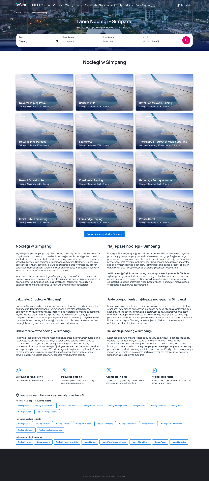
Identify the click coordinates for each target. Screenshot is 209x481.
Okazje (102, 5)
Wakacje (69, 5)
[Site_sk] (96, 457)
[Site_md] (87, 457)
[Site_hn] (164, 457)
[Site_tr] (70, 457)
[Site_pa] (130, 457)
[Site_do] (121, 457)
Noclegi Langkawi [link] (43, 442)
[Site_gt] (156, 457)
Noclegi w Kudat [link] (24, 412)
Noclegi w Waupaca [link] (83, 424)
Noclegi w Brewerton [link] (127, 424)
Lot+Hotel (35, 5)
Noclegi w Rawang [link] (158, 405)
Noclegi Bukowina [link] (179, 442)
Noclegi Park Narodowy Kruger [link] (114, 442)
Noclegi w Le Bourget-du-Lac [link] (50, 430)
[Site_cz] (79, 457)
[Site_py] (173, 457)
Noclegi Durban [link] (90, 442)
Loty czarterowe (126, 5)
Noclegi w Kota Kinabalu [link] (93, 405)
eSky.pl (18, 12)
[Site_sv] (138, 457)
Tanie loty (47, 5)
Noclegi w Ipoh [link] (23, 405)
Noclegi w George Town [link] (117, 405)
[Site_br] (36, 457)
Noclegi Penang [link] (24, 442)
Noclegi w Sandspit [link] (25, 430)
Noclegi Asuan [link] (160, 442)
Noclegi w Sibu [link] (177, 405)
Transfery (141, 5)
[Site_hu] (104, 457)
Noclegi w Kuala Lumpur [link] (68, 405)
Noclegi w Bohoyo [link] (43, 424)
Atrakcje (111, 5)
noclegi (26, 12)
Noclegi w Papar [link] (139, 405)
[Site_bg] (53, 457)
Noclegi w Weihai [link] (63, 424)
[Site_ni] (147, 457)
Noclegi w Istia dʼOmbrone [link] (171, 424)
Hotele (79, 5)
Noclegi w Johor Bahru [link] (44, 405)
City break (58, 5)
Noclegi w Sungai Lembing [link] (47, 412)
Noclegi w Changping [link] (105, 424)
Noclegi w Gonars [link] (148, 424)
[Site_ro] (45, 457)
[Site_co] (113, 457)
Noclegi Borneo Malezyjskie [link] (67, 442)
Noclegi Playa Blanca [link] (140, 442)
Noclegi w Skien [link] (24, 424)
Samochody (90, 5)
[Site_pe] (62, 457)
